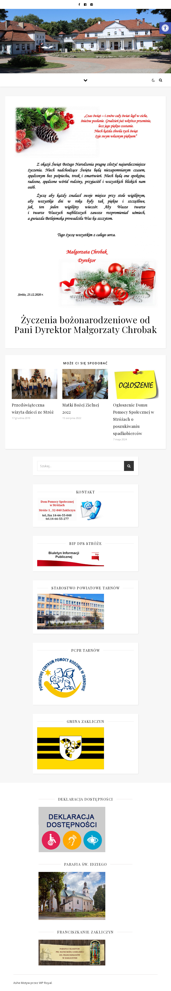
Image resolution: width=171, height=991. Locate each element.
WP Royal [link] (45, 983)
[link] (165, 28)
